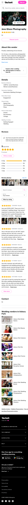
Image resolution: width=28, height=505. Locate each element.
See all (24, 177)
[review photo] (5, 182)
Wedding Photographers (17, 409)
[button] (14, 195)
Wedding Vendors (6, 409)
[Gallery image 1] (14, 19)
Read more (5, 62)
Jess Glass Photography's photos (10, 411)
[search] (24, 190)
